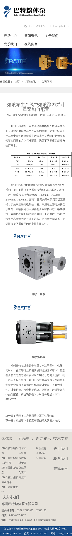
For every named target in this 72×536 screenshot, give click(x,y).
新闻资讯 (31, 36)
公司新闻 (47, 81)
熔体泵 (7, 438)
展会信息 (41, 448)
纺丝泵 (22, 467)
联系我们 (10, 44)
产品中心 (10, 36)
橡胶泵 (22, 458)
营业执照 (49, 528)
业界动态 (41, 453)
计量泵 (22, 462)
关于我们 (51, 36)
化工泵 (22, 472)
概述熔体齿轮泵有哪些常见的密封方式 (38, 420)
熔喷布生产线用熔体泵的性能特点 (35, 415)
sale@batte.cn (62, 26)
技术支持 (60, 438)
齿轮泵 (22, 453)
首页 (17, 81)
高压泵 (22, 477)
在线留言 (31, 44)
